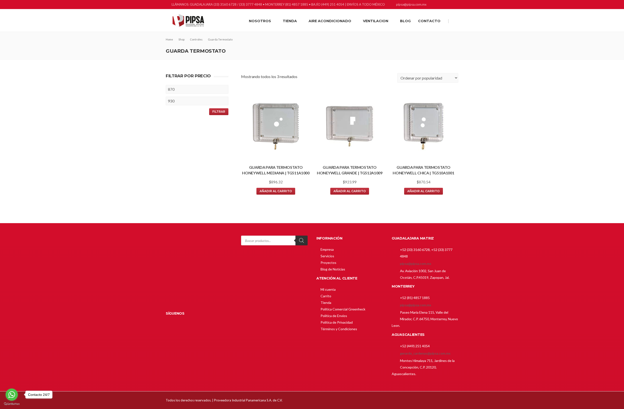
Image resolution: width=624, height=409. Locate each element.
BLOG (405, 21)
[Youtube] (455, 5)
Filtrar (218, 111)
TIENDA (290, 21)
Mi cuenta (328, 289)
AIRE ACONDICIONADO (330, 21)
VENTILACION (375, 21)
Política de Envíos (334, 316)
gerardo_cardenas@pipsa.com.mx (425, 353)
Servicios (327, 256)
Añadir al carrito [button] (276, 191)
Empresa (327, 249)
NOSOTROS (260, 21)
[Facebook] (437, 5)
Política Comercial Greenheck (343, 309)
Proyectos (328, 262)
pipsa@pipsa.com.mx (415, 263)
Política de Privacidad (337, 322)
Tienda (326, 302)
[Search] (301, 240)
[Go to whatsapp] (12, 395)
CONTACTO (429, 21)
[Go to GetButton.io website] (12, 404)
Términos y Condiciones (339, 329)
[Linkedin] (443, 5)
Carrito (326, 296)
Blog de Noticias (333, 269)
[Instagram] (449, 5)
